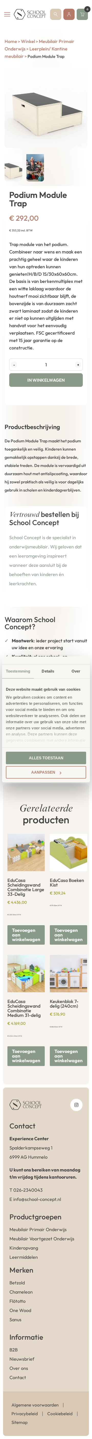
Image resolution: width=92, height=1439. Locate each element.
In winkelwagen (46, 380)
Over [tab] (76, 671)
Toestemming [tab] (18, 671)
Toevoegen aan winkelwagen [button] (26, 934)
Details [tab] (48, 671)
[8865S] (46, 108)
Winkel (28, 41)
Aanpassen (43, 772)
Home (11, 41)
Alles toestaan (46, 758)
